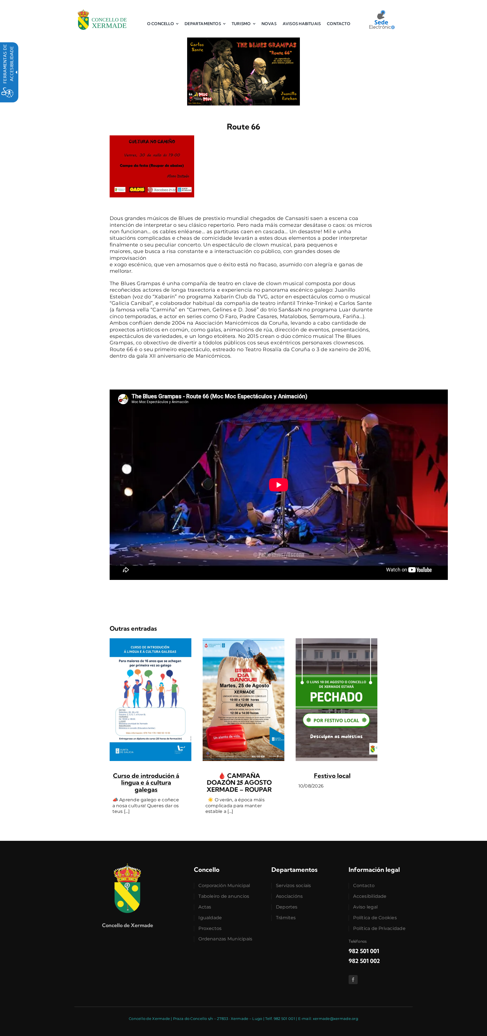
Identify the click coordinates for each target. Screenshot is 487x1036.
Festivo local (332, 776)
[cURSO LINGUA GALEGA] (150, 641)
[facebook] (353, 979)
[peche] (336, 641)
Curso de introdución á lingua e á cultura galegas (146, 782)
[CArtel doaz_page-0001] (243, 641)
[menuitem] (162, 24)
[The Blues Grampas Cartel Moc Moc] (243, 40)
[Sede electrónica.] (382, 12)
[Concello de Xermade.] (102, 8)
